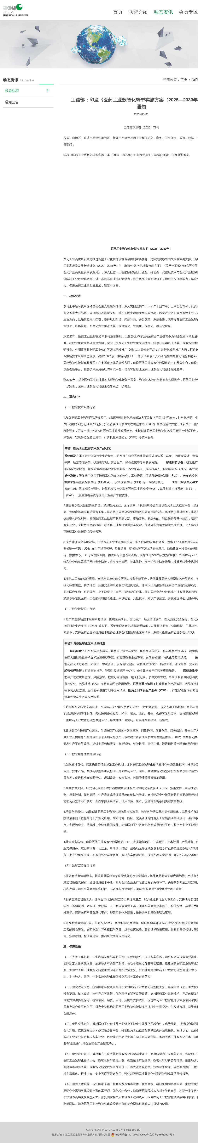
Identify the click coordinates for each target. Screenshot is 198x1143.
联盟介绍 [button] (138, 11)
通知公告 (12, 101)
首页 (118, 11)
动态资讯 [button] (163, 11)
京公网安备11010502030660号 (132, 1134)
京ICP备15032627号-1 (161, 1134)
